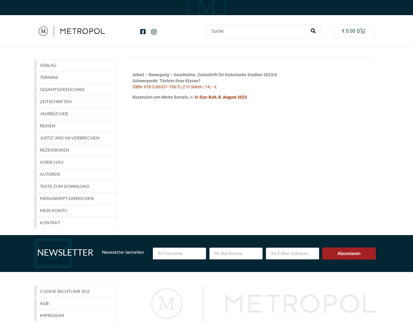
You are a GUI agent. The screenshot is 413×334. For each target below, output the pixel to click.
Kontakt (50, 222)
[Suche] (313, 31)
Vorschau (51, 162)
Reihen (47, 125)
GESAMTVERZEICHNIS (62, 89)
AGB (44, 303)
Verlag (48, 65)
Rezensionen (54, 149)
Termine (49, 77)
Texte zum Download (64, 186)
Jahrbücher (54, 113)
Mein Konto (53, 210)
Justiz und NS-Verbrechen (69, 137)
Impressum (52, 315)
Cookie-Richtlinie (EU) (64, 291)
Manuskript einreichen (67, 198)
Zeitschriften (56, 101)
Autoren (50, 174)
